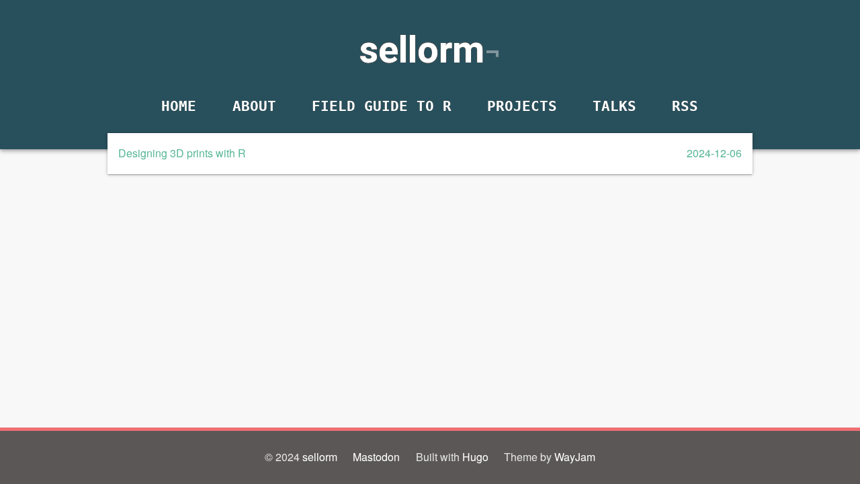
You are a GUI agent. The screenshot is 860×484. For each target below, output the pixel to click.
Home (178, 105)
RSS (686, 105)
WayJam (574, 457)
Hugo (475, 457)
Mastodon (376, 457)
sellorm (421, 50)
